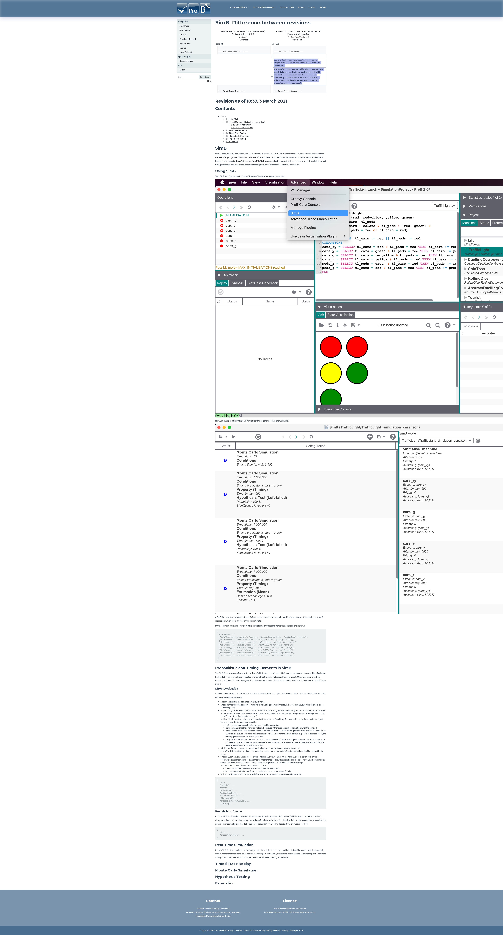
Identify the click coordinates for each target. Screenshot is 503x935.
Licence (182, 48)
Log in (182, 70)
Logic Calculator (186, 52)
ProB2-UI (219, 157)
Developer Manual (187, 39)
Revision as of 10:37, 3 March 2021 (292, 31)
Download (287, 7)
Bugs (301, 7)
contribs (249, 34)
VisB (266, 853)
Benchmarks (184, 43)
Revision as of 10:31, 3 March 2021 (236, 31)
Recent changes (186, 61)
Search (207, 77)
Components (238, 7)
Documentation (263, 7)
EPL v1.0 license (292, 912)
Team (323, 7)
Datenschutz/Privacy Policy (218, 916)
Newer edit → (298, 40)
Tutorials (183, 34)
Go (201, 77)
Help (209, 81)
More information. (308, 912)
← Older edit (242, 40)
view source (258, 31)
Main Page (184, 26)
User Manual (184, 30)
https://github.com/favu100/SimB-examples (254, 161)
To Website (200, 916)
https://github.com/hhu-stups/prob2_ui (241, 157)
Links (312, 7)
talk (243, 34)
